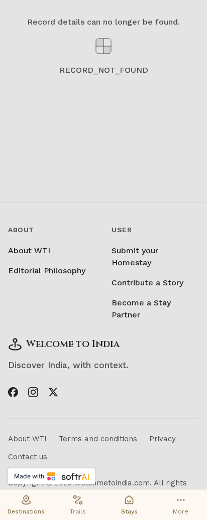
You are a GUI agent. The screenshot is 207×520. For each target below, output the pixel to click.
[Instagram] (33, 392)
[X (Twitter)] (53, 392)
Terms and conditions (98, 438)
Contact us (27, 456)
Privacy (162, 438)
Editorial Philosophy (46, 270)
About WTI (29, 250)
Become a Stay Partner (141, 308)
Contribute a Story (147, 282)
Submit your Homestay (135, 256)
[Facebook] (13, 392)
